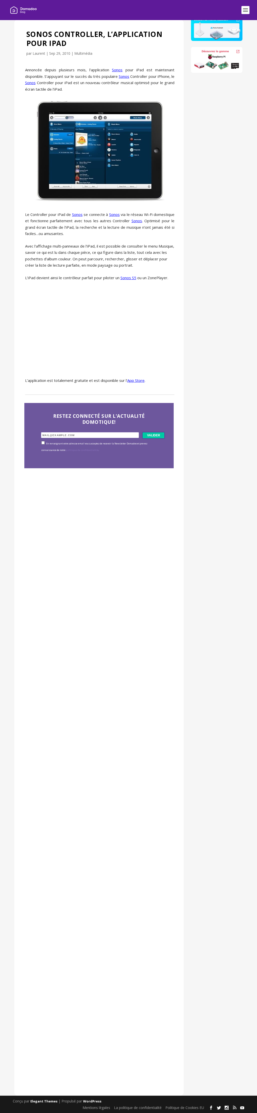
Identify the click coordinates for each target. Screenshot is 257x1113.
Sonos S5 (128, 277)
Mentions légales (96, 1107)
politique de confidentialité (82, 450)
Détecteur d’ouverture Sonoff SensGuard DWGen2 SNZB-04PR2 (98, 890)
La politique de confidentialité (138, 1107)
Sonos (117, 69)
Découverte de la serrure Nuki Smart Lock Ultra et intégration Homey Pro (92, 585)
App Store (136, 380)
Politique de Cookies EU (184, 1107)
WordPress (92, 1101)
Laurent (39, 53)
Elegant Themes (43, 1101)
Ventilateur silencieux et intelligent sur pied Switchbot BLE (99, 1042)
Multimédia (83, 53)
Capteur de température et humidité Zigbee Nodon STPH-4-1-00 (91, 737)
